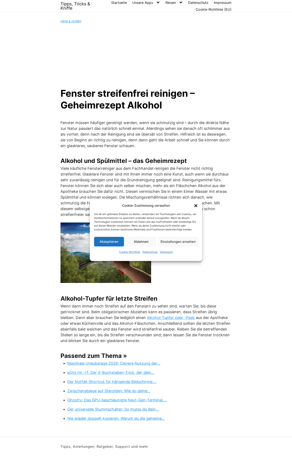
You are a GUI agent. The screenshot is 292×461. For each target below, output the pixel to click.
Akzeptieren (109, 242)
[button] (196, 205)
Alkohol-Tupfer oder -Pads (171, 317)
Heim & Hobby (71, 21)
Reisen (170, 2)
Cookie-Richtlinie (129, 251)
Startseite (119, 2)
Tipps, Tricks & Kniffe (75, 6)
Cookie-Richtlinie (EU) (214, 9)
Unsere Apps (142, 2)
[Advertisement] (146, 55)
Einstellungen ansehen (178, 242)
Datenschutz (150, 251)
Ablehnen (141, 242)
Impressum (166, 251)
